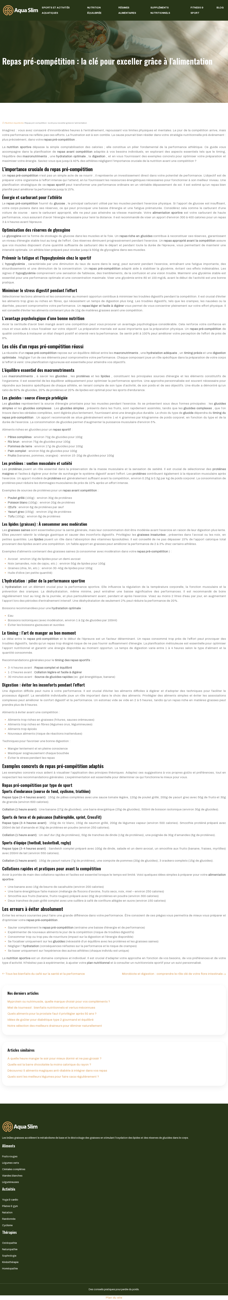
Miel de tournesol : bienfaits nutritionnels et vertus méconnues (51, 1007)
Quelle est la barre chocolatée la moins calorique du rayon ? (49, 1064)
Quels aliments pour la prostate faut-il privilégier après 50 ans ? (52, 1013)
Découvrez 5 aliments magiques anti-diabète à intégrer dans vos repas (57, 1070)
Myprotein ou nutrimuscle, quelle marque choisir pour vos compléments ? (58, 1001)
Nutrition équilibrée (94, 10)
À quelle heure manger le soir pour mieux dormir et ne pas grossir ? (54, 1058)
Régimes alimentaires (127, 10)
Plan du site (114, 1297)
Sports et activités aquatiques (56, 10)
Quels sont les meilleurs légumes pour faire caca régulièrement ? (53, 1076)
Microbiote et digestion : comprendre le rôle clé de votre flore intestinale (172, 973)
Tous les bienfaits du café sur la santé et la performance (45, 973)
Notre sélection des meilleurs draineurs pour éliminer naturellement (54, 1025)
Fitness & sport (197, 10)
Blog (220, 7)
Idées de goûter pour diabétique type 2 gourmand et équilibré (50, 1019)
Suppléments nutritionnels (160, 10)
